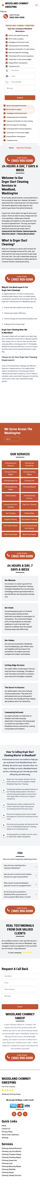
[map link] (3, 5)
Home (11, 148)
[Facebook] (25, 1114)
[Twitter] (19, 1114)
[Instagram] (14, 1114)
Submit (20, 97)
